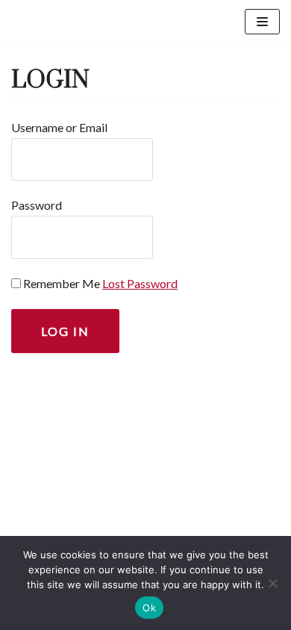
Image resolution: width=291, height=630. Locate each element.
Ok (149, 608)
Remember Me (61, 283)
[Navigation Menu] (262, 21)
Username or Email (59, 127)
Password (36, 205)
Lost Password (140, 283)
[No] (272, 583)
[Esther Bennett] (64, 21)
